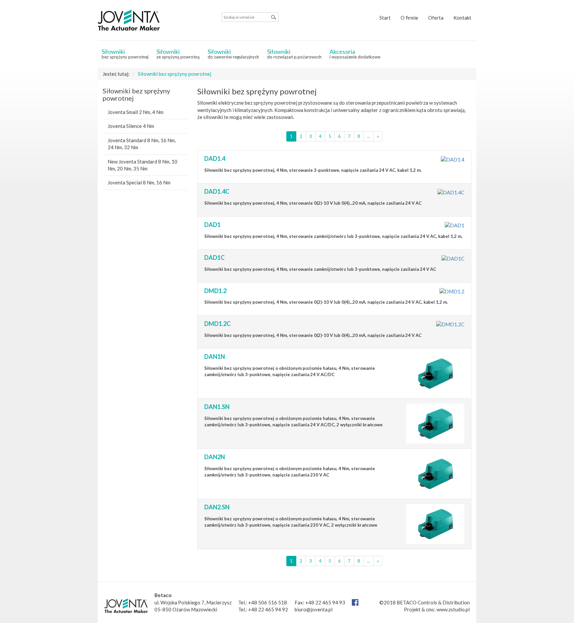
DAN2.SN (217, 507)
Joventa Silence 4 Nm (131, 126)
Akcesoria (355, 53)
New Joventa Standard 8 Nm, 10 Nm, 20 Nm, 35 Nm (142, 164)
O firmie (409, 18)
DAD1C (214, 257)
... (368, 136)
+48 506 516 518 (267, 602)
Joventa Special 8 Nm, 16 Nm (139, 182)
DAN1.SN (217, 406)
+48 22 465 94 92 (268, 609)
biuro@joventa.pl (314, 609)
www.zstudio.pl (453, 609)
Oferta (435, 18)
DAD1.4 (214, 158)
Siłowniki (125, 53)
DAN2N (214, 457)
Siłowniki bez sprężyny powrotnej (174, 74)
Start (385, 18)
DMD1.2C (217, 323)
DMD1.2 (215, 290)
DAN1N (214, 356)
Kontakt (462, 18)
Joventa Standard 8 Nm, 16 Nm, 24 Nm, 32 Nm (142, 143)
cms (430, 609)
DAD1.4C (216, 191)
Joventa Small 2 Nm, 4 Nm (135, 112)
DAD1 (212, 224)
